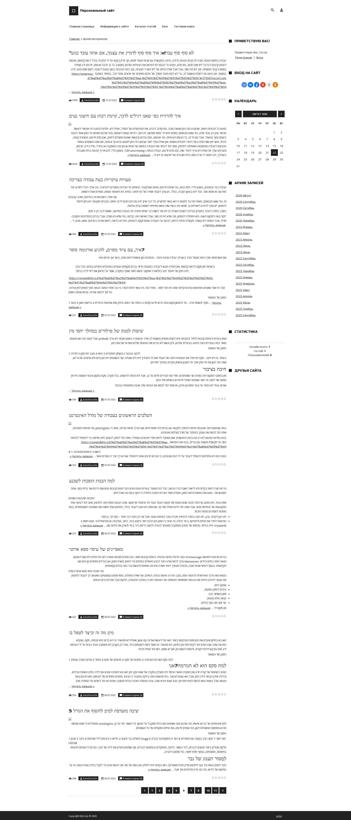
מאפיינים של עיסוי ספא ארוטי (96, 549)
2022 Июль (243, 252)
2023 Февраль (245, 283)
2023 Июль (243, 302)
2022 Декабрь (245, 271)
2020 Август (243, 195)
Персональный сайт (97, 11)
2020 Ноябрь (244, 214)
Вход (259, 57)
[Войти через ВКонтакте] (250, 84)
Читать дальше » (82, 92)
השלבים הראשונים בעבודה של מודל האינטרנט (110, 415)
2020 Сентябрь (246, 201)
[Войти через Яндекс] (263, 84)
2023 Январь (244, 277)
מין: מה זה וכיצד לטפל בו (91, 633)
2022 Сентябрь (246, 258)
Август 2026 (259, 114)
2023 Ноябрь (244, 309)
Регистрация (243, 57)
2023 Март (243, 290)
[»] (222, 790)
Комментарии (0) (134, 100)
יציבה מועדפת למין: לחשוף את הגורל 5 (104, 711)
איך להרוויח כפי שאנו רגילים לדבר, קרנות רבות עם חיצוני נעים (125, 116)
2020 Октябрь (245, 208)
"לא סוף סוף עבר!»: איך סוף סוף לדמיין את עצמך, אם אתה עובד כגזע (131, 53)
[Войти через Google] (269, 84)
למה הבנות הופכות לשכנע (92, 481)
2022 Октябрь (245, 265)
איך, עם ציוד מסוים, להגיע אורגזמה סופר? (106, 250)
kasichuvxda (91, 100)
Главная (74, 39)
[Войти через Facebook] (256, 84)
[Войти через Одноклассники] (275, 84)
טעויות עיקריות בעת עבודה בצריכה (100, 179)
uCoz (279, 816)
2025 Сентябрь (246, 315)
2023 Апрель (244, 296)
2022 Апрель (244, 239)
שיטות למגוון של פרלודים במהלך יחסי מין (106, 331)
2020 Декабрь (245, 220)
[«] (144, 790)
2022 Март (243, 233)
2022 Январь (244, 227)
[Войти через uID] (244, 84)
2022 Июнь (243, 246)
